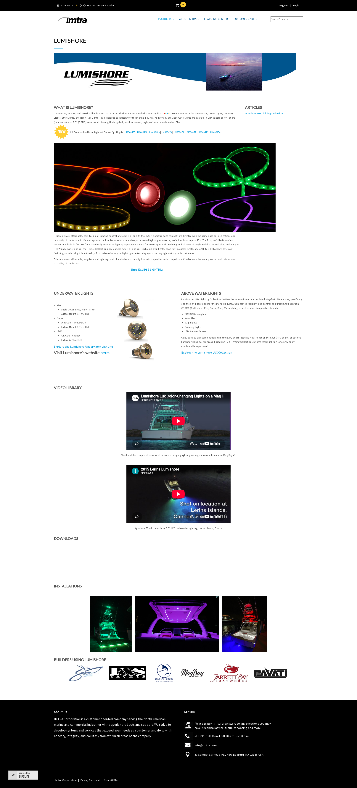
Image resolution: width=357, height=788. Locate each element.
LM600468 (142, 132)
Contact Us (67, 5)
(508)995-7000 (87, 5)
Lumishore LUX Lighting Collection (264, 113)
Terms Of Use (111, 780)
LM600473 (203, 132)
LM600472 (191, 132)
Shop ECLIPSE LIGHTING (147, 269)
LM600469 (154, 132)
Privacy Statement (90, 780)
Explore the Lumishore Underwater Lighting (83, 346)
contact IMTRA (212, 723)
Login (296, 5)
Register (283, 5)
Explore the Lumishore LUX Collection (206, 352)
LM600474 (215, 132)
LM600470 (167, 132)
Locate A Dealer (105, 5)
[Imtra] (72, 20)
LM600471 (179, 132)
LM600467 (130, 132)
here (104, 352)
